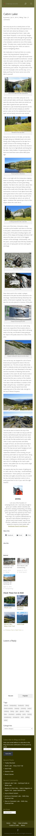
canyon (29, 708)
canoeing (23, 708)
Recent (10, 696)
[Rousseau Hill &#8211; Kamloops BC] (9, 577)
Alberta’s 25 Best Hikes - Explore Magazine (17, 788)
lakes (5, 714)
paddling (18, 714)
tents (22, 717)
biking (27, 705)
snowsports (16, 717)
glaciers (22, 711)
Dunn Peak (8, 768)
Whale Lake (8, 785)
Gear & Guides (22, 823)
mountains (11, 714)
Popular (25, 696)
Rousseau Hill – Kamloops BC (8, 583)
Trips (25, 17)
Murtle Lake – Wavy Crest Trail (14, 766)
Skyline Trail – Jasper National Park (15, 790)
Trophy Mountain (10, 763)
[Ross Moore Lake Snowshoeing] (23, 561)
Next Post (18, 630)
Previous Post (9, 630)
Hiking (21, 17)
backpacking (13, 705)
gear (17, 711)
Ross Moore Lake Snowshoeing (22, 566)
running (29, 714)
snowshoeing (7, 717)
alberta (6, 705)
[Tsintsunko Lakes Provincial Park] (9, 561)
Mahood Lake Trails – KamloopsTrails (16, 783)
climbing (6, 711)
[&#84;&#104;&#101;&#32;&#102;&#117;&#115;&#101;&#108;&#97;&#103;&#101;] (18, 287)
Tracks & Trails (14, 825)
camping (16, 708)
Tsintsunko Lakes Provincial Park (8, 566)
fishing (12, 711)
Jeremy (7, 17)
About (23, 825)
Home (8, 823)
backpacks (21, 705)
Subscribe (8, 753)
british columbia (8, 708)
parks (24, 714)
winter (5, 720)
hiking (27, 711)
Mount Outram (9, 774)
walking (27, 717)
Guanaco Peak (9, 771)
